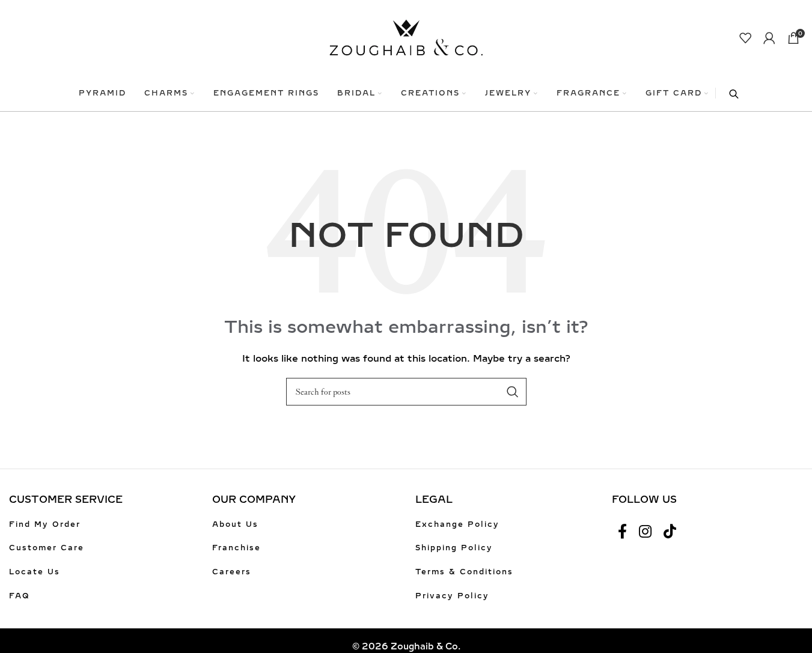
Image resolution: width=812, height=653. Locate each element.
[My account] (769, 38)
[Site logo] (406, 37)
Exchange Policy (457, 524)
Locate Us (34, 572)
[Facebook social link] (622, 532)
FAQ (19, 596)
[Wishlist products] (745, 38)
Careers (231, 572)
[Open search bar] (728, 93)
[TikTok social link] (670, 532)
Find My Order (45, 524)
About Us (235, 524)
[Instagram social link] (645, 532)
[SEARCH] (513, 391)
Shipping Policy (454, 548)
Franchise (236, 548)
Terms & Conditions (464, 572)
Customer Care (46, 548)
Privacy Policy (452, 596)
